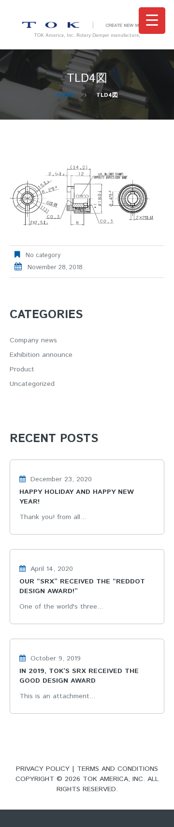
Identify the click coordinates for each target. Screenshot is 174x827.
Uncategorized (32, 384)
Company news (33, 340)
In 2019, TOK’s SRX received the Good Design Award (79, 676)
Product (22, 369)
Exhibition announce (41, 355)
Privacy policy (43, 769)
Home (66, 95)
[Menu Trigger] (152, 20)
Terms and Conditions (117, 769)
